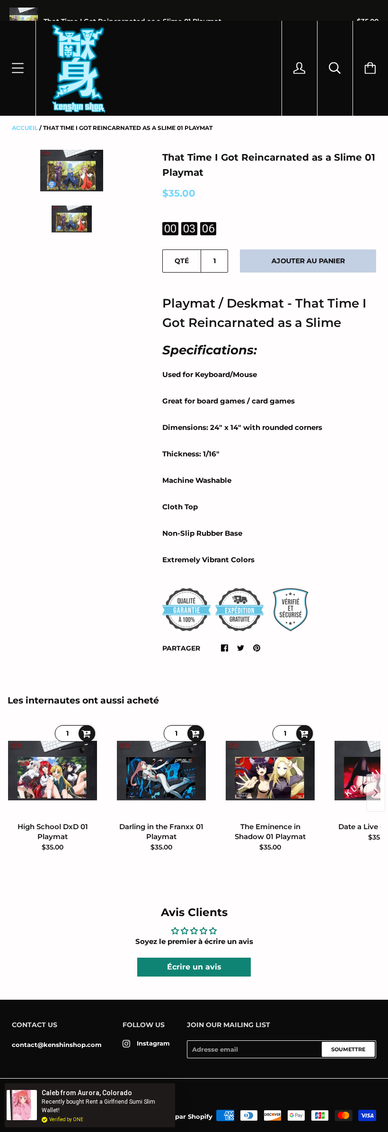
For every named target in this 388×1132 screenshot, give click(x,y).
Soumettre (348, 1049)
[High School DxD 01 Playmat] (52, 770)
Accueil (25, 127)
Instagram (153, 1043)
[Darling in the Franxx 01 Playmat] (161, 770)
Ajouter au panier (308, 261)
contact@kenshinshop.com (57, 1044)
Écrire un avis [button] (194, 966)
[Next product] (375, 793)
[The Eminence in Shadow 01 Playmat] (270, 770)
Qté (182, 261)
